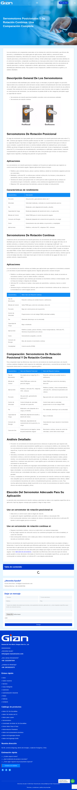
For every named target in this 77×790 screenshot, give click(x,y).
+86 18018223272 (8, 667)
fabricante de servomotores (23, 552)
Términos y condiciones (33, 787)
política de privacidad (45, 787)
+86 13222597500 (20, 586)
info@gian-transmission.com (24, 583)
